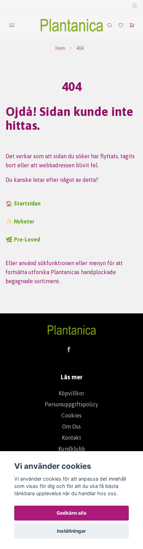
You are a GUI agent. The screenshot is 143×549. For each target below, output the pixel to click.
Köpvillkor (71, 393)
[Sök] (109, 25)
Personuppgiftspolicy (71, 404)
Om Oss (71, 426)
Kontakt (71, 437)
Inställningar (71, 531)
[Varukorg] (131, 25)
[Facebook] (69, 349)
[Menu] (12, 25)
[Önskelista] (120, 25)
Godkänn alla (71, 513)
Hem (60, 48)
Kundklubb (71, 449)
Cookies (71, 415)
